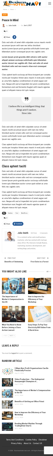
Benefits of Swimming (14, 261)
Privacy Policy (16, 443)
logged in (14, 353)
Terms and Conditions (15, 440)
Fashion (10, 213)
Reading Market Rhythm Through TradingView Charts (28, 424)
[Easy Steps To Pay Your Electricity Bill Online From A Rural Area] (39, 314)
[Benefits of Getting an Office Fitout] (7, 404)
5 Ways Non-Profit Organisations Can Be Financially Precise (31, 369)
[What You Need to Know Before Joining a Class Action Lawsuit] (13, 314)
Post (17, 213)
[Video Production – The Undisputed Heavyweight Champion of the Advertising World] (7, 382)
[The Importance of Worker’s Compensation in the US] (13, 286)
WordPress (24, 213)
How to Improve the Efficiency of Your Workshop (30, 413)
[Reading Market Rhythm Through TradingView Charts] (7, 427)
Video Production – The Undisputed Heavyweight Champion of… (29, 380)
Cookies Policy (31, 440)
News (5, 15)
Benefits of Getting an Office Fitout (29, 401)
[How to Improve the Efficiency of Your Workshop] (39, 286)
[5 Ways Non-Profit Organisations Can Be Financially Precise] (7, 371)
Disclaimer (43, 440)
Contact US (37, 443)
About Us (27, 443)
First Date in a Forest (39, 261)
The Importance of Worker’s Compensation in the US (32, 391)
